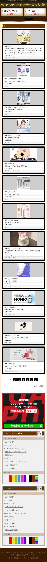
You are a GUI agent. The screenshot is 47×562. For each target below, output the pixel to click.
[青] (19, 481)
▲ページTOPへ (39, 386)
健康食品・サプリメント (12, 171)
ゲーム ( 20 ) (9, 500)
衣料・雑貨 (8, 342)
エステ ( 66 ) (9, 497)
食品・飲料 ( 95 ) (11, 468)
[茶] (33, 481)
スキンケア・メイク (11, 58)
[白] (27, 481)
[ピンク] (22, 481)
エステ (7, 86)
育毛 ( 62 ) (8, 520)
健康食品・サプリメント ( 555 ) (16, 513)
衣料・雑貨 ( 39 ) (11, 523)
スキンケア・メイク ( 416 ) (14, 449)
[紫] (25, 481)
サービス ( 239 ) (10, 445)
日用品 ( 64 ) (9, 517)
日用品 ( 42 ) (9, 455)
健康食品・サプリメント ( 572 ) (16, 452)
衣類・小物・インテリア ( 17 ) (15, 462)
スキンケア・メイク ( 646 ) (14, 507)
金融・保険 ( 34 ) (11, 465)
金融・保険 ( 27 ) (11, 526)
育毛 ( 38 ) (8, 458)
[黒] (30, 481)
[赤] (10, 481)
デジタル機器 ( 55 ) (12, 510)
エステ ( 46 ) (9, 442)
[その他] (36, 481)
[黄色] (13, 481)
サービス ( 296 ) (10, 503)
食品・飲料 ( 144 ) (11, 530)
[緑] (16, 481)
